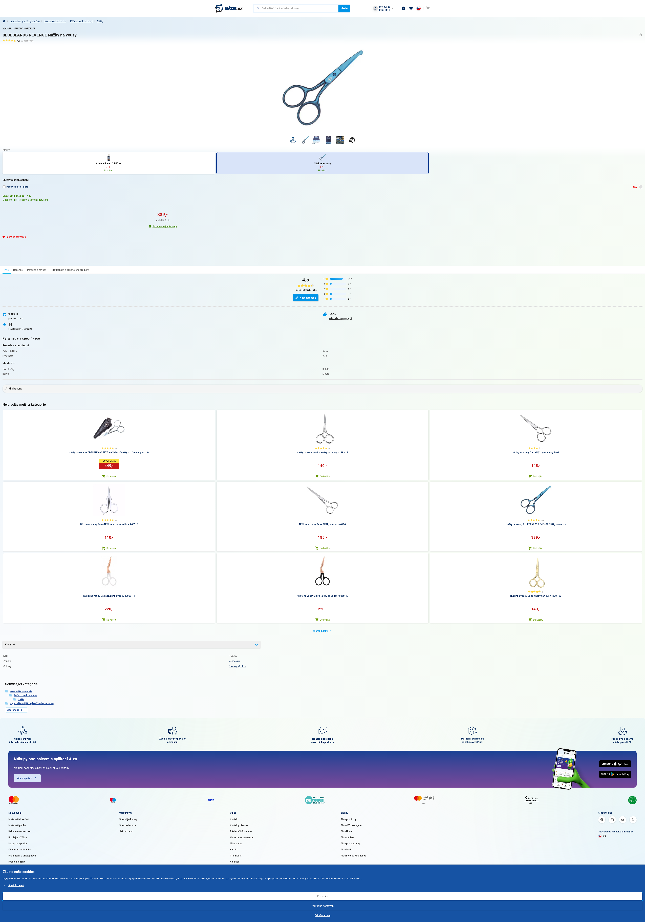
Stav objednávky (128, 819)
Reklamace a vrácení (19, 831)
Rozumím (322, 896)
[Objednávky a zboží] (404, 8)
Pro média (236, 855)
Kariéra (234, 849)
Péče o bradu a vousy (81, 21)
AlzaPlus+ (346, 831)
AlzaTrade (346, 849)
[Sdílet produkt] (640, 34)
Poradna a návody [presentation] (36, 270)
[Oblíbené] (411, 8)
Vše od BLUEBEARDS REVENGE (19, 28)
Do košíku (111, 476)
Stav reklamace (127, 825)
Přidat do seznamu (16, 237)
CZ (604, 835)
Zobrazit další (320, 631)
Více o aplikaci (25, 778)
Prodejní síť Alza (17, 837)
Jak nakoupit (126, 831)
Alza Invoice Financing (353, 855)
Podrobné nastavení (322, 906)
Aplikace (234, 861)
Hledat (344, 8)
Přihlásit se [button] (384, 10)
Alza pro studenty (350, 843)
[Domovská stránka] (4, 21)
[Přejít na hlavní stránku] (229, 8)
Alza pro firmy (348, 819)
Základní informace (241, 831)
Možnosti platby (17, 825)
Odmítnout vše (322, 915)
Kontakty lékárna (239, 825)
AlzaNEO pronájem (351, 825)
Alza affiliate (347, 837)
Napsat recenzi (308, 297)
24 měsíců (234, 661)
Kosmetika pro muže (55, 21)
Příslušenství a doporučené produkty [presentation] (70, 270)
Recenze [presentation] (18, 270)
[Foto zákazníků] (352, 140)
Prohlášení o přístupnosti (22, 855)
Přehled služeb (16, 861)
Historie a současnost (242, 837)
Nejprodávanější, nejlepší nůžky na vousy (32, 703)
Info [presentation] (7, 270)
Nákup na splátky (17, 843)
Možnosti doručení (18, 819)
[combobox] (296, 8)
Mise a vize (236, 843)
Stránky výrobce (237, 666)
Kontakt (234, 819)
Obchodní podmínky (19, 849)
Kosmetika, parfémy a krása (25, 21)
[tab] (7, 270)
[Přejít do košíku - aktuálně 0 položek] (428, 8)
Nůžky (100, 21)
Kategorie (10, 644)
